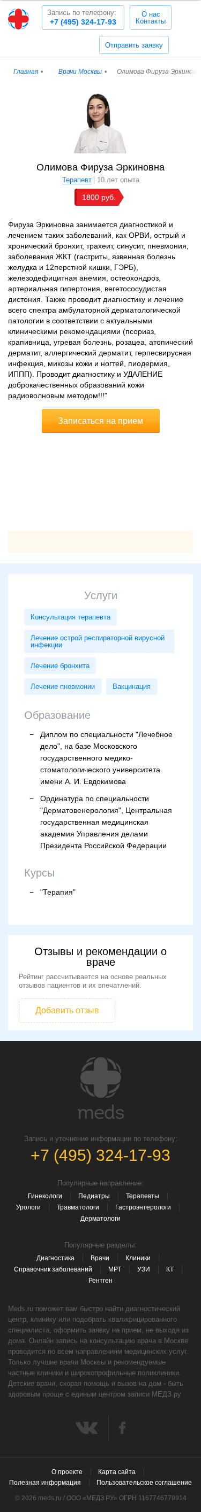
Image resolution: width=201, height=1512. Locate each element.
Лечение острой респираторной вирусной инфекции (98, 641)
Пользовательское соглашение (144, 1482)
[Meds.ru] (101, 1088)
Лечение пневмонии (63, 687)
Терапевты (142, 1196)
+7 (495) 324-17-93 (81, 17)
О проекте (67, 1472)
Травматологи (78, 1207)
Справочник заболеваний (53, 1269)
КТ (170, 1269)
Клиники (138, 1258)
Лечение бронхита (60, 666)
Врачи (100, 1258)
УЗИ (143, 1269)
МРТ (114, 1269)
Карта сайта (117, 1472)
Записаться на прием (100, 420)
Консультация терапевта (70, 617)
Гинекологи (45, 1196)
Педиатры (94, 1196)
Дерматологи (100, 1218)
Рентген (100, 1280)
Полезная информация (45, 1482)
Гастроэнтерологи (143, 1207)
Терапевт (77, 180)
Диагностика (55, 1258)
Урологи (28, 1207)
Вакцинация (132, 687)
